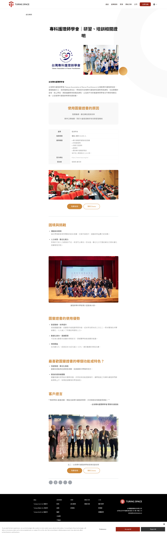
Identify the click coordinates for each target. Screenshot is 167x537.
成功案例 (73, 504)
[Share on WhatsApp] (60, 482)
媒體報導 (101, 512)
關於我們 (101, 504)
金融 (58, 508)
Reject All (153, 529)
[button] (164, 524)
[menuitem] (107, 4)
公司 (99, 500)
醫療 (58, 512)
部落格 (72, 508)
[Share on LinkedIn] (65, 482)
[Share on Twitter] (56, 482)
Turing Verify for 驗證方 (41, 512)
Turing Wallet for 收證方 (41, 508)
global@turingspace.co (135, 513)
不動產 (59, 520)
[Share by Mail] (70, 482)
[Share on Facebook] (51, 482)
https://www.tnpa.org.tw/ (80, 157)
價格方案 (87, 500)
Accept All (128, 529)
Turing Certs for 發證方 (41, 504)
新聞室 (100, 508)
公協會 (59, 516)
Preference (102, 529)
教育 (58, 504)
